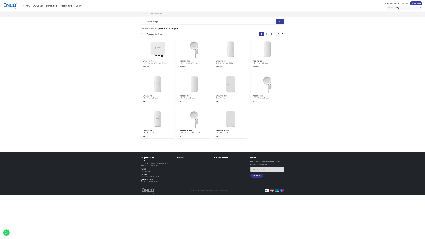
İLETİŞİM (79, 6)
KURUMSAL (25, 6)
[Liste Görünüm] (266, 34)
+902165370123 (146, 171)
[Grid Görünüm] (261, 34)
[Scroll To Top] (421, 236)
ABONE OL (257, 176)
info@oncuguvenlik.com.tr (150, 176)
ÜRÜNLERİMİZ (38, 6)
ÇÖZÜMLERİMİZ (51, 6)
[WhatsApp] (6, 232)
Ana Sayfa (144, 14)
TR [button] (386, 3)
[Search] (420, 8)
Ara (280, 22)
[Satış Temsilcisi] (6, 232)
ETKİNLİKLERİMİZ (66, 6)
